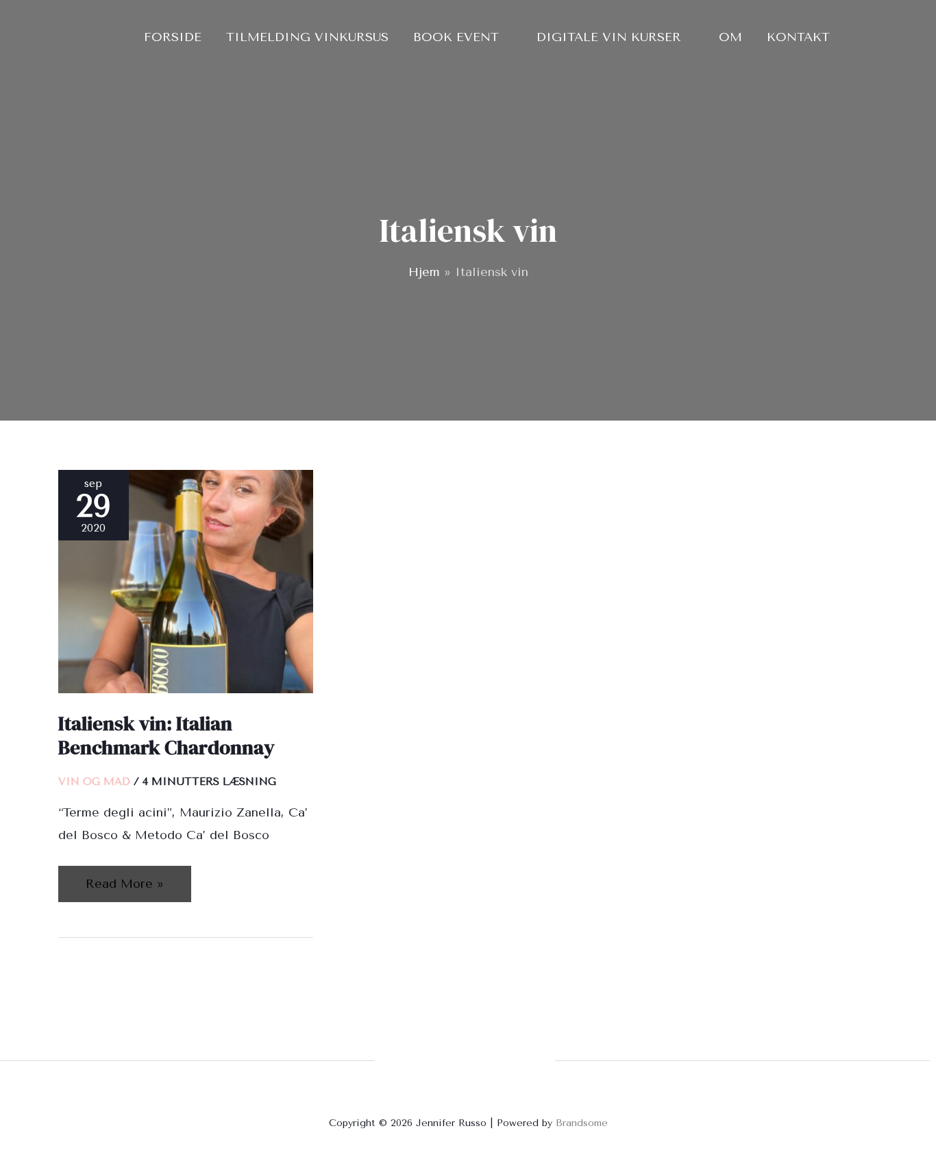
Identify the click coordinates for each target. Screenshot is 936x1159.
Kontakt (798, 37)
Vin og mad (94, 781)
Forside (172, 37)
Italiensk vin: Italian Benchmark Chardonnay (166, 735)
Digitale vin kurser (609, 37)
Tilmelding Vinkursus (307, 37)
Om (730, 37)
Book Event (456, 37)
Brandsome (582, 1123)
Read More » (124, 878)
